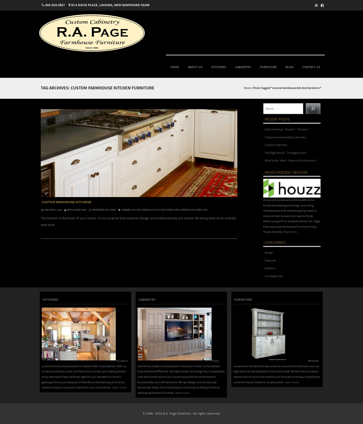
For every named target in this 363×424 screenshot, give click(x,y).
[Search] (313, 108)
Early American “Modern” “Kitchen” (287, 129)
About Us (195, 67)
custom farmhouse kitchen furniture (155, 210)
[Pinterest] (315, 5)
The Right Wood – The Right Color (285, 153)
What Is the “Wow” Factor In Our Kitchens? (291, 160)
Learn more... (120, 387)
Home (174, 67)
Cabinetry (243, 67)
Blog (289, 67)
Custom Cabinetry (276, 145)
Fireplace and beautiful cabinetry (285, 137)
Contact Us (311, 67)
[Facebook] (321, 5)
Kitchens (218, 67)
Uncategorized (274, 276)
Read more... (291, 232)
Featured (110, 210)
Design (269, 253)
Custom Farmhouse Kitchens (66, 202)
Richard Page (78, 210)
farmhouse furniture (193, 210)
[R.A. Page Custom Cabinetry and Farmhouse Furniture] (92, 51)
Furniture (268, 67)
